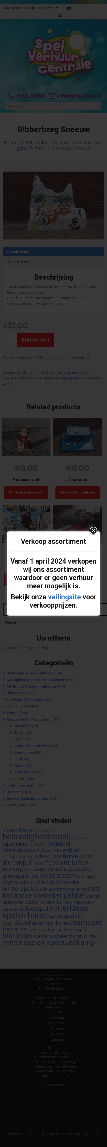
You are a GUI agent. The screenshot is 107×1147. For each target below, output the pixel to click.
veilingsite (64, 597)
